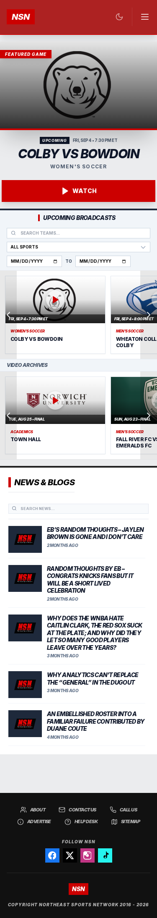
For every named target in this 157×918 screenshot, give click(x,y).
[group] (78, 315)
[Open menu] (141, 17)
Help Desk (86, 821)
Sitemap (130, 821)
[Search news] (14, 508)
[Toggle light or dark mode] (119, 17)
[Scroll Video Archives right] (148, 415)
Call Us (128, 810)
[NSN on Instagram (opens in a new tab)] (87, 855)
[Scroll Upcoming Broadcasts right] (148, 315)
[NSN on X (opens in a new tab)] (70, 855)
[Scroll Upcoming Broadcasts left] (8, 315)
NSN (21, 17)
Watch (84, 190)
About (37, 810)
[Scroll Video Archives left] (8, 415)
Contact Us (82, 810)
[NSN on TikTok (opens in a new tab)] (105, 855)
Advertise (39, 821)
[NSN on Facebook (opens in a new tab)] (52, 855)
